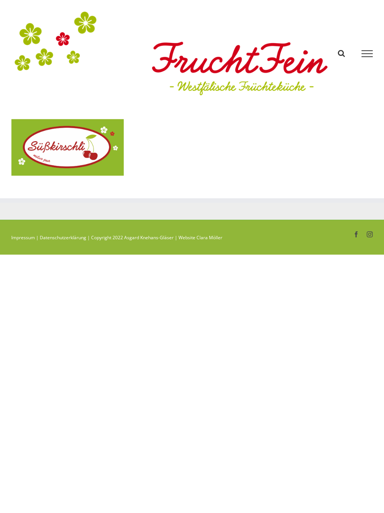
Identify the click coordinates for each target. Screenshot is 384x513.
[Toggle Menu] (367, 53)
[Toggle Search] (341, 53)
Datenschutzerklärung (63, 237)
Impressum (23, 237)
